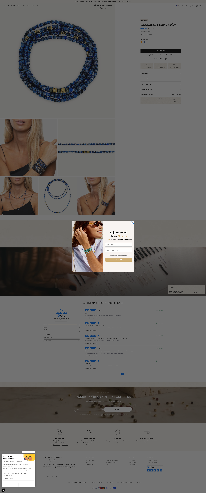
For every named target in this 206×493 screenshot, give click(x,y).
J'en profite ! (119, 259)
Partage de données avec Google (12, 477)
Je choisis (10, 485)
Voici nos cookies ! (9, 478)
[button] (3, 490)
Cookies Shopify (8, 475)
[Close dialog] (132, 222)
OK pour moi (27, 485)
